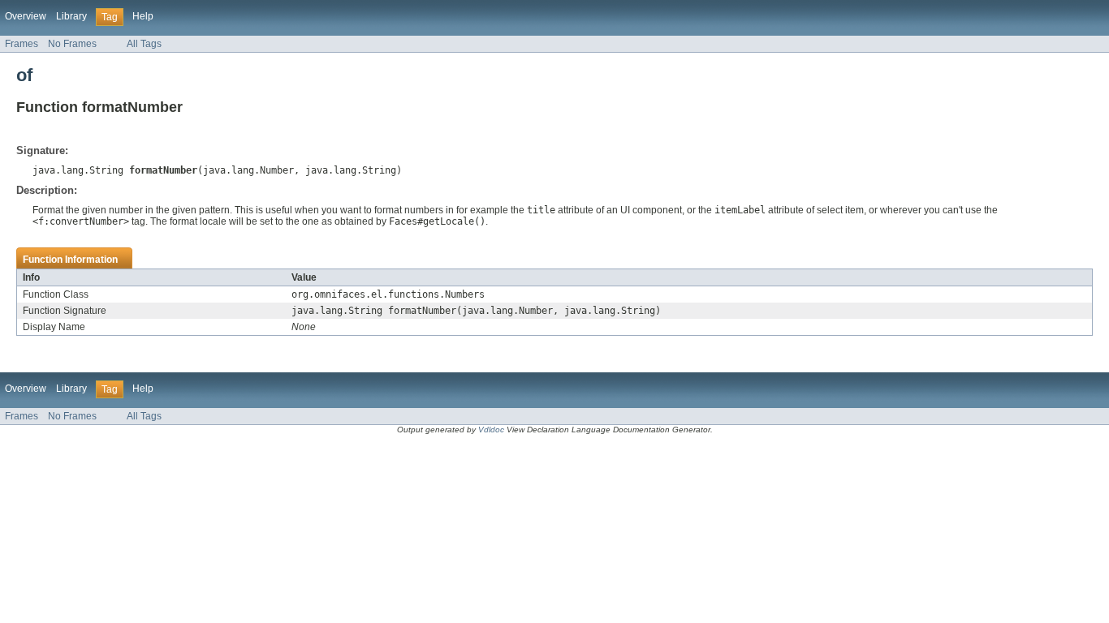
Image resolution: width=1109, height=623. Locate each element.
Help (142, 16)
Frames (21, 43)
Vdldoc (491, 429)
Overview (25, 16)
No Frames (72, 43)
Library (71, 16)
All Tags (144, 43)
